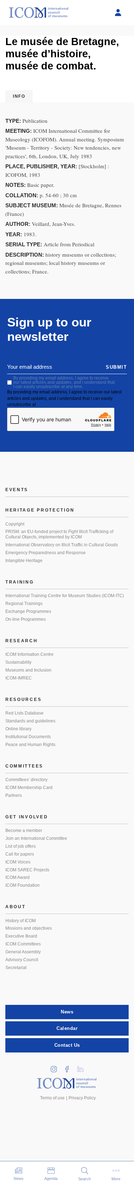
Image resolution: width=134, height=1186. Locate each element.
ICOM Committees (23, 944)
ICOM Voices (17, 862)
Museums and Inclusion (28, 670)
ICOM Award (17, 877)
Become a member (23, 830)
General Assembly (23, 951)
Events (16, 489)
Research (21, 640)
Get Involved (26, 816)
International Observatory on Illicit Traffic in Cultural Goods (61, 544)
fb (69, 1067)
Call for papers (19, 854)
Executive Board (21, 936)
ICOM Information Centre (29, 654)
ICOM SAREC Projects (27, 869)
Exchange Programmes (28, 611)
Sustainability (18, 662)
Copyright (14, 524)
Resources (23, 699)
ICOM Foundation (22, 885)
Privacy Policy (82, 1097)
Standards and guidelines (30, 720)
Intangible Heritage (24, 560)
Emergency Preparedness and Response (45, 552)
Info (19, 96)
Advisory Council (21, 959)
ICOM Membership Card (29, 787)
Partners (13, 795)
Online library (18, 728)
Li (82, 1067)
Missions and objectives (28, 928)
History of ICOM (20, 920)
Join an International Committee (36, 838)
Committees (24, 766)
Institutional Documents (28, 736)
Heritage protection (39, 510)
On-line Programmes (25, 619)
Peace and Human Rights (30, 744)
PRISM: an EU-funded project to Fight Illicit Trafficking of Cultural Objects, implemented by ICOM (59, 534)
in (56, 1067)
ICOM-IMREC (18, 678)
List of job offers (20, 846)
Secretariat (15, 967)
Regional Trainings (24, 603)
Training (19, 582)
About (15, 906)
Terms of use (52, 1097)
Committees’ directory (26, 779)
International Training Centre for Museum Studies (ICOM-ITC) (64, 595)
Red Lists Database (24, 713)
